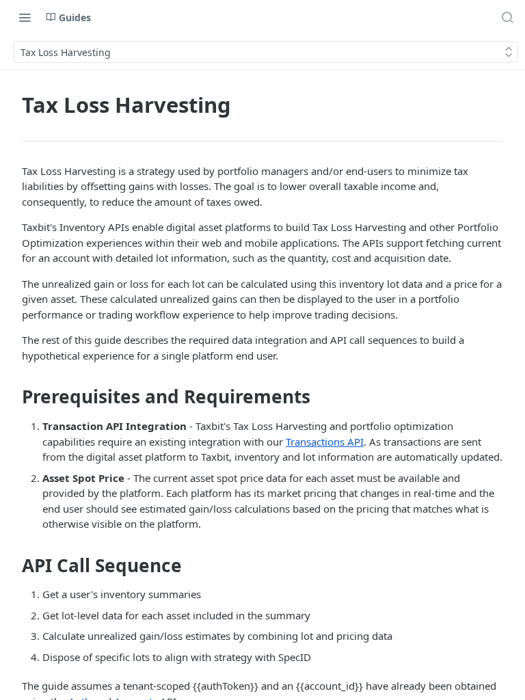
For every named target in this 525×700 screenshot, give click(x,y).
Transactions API (325, 441)
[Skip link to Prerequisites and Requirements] (12, 397)
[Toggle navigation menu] (25, 17)
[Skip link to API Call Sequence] (12, 565)
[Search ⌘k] (507, 17)
